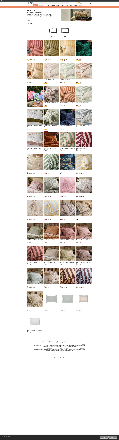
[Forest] (29, 242)
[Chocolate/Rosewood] (61, 242)
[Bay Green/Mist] (60, 150)
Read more (29, 20)
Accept (104, 437)
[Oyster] (45, 310)
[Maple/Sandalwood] (64, 242)
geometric (50, 341)
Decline (112, 437)
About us (109, 0)
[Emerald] (77, 59)
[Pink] (29, 150)
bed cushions (62, 346)
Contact (117, 0)
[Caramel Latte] (27, 59)
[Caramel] (48, 82)
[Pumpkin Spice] (31, 59)
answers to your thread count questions (77, 349)
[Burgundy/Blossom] (62, 150)
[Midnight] (60, 173)
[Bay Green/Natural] (76, 219)
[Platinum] (46, 310)
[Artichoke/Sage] (60, 242)
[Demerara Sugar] (27, 242)
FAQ (111, 0)
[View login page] (87, 3)
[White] (64, 310)
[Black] (45, 82)
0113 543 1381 (4, 0)
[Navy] (79, 59)
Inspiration (113, 0)
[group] (53, 31)
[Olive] (27, 150)
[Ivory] (60, 310)
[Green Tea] (30, 59)
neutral (65, 341)
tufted (43, 341)
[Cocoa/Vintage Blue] (62, 242)
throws (65, 346)
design (67, 348)
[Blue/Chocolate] (61, 150)
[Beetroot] (60, 82)
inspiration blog (49, 348)
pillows (43, 14)
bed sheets (83, 344)
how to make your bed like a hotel (67, 350)
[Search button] (68, 3)
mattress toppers (55, 345)
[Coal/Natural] (77, 219)
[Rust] (80, 59)
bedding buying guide (52, 349)
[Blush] (76, 59)
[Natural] (30, 242)
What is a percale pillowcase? (59, 357)
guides (61, 348)
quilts (51, 345)
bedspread (74, 346)
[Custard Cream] (29, 59)
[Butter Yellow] (64, 150)
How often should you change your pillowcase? (59, 355)
